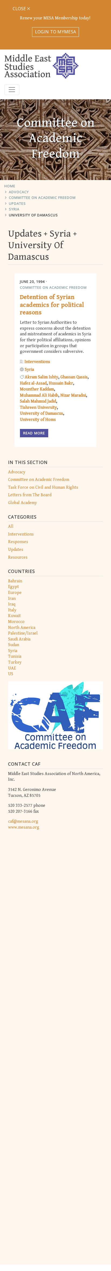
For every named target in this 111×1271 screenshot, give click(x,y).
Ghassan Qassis (74, 377)
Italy (12, 610)
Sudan (13, 644)
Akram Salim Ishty (41, 377)
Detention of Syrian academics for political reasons (52, 304)
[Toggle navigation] (11, 89)
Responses (18, 541)
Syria (14, 209)
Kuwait (14, 615)
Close (20, 9)
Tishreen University (38, 407)
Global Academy (22, 502)
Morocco (16, 621)
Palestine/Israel (23, 633)
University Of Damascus (33, 215)
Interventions (21, 534)
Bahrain (15, 581)
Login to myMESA (55, 32)
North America (21, 627)
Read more (34, 433)
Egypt (13, 586)
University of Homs (38, 419)
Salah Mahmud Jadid (38, 401)
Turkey (15, 662)
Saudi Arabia (19, 639)
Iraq (11, 604)
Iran (12, 598)
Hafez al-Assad (33, 383)
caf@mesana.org (23, 821)
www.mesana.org (23, 827)
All (10, 526)
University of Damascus (41, 413)
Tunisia (14, 656)
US (10, 674)
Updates (17, 203)
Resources (17, 557)
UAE (12, 668)
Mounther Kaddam (37, 389)
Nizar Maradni (73, 395)
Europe (15, 592)
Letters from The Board (29, 495)
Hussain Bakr (61, 383)
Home (9, 186)
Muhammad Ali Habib (39, 395)
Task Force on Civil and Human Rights (43, 487)
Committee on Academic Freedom (42, 197)
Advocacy (19, 191)
